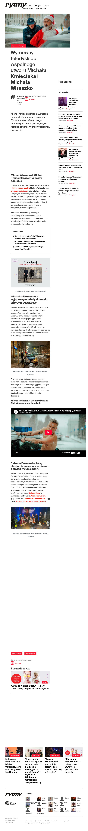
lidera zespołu (21, 188)
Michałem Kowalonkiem (35, 499)
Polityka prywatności (32, 823)
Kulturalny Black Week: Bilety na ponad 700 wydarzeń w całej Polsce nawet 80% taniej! (70, 116)
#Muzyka (37, 5)
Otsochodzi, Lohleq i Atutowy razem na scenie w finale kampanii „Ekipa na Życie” (69, 128)
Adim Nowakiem (38, 496)
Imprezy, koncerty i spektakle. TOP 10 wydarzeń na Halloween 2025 (70, 167)
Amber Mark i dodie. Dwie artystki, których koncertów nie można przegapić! (70, 140)
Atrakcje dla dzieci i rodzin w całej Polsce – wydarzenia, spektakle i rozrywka (69, 153)
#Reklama (27, 5)
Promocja (33, 821)
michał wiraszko (16, 653)
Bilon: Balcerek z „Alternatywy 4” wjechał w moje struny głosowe (69, 179)
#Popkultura (28, 8)
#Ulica (46, 5)
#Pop (13, 46)
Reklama (40, 821)
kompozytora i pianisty (19, 191)
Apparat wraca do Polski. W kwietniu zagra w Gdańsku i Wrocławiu (68, 191)
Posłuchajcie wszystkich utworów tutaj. (31, 501)
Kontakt (47, 821)
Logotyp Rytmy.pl (44, 823)
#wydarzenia (41, 8)
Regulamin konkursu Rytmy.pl (60, 821)
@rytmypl (32, 99)
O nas (27, 821)
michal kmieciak (30, 653)
